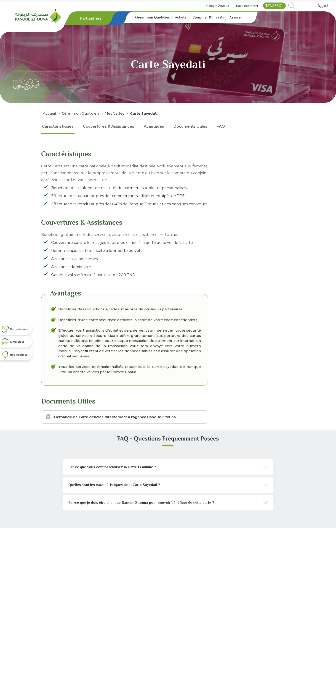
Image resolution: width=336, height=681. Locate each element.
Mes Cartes (114, 113)
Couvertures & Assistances (108, 126)
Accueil (49, 113)
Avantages (154, 126)
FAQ (221, 126)
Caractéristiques (58, 126)
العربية (323, 6)
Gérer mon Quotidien (80, 113)
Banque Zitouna (217, 6)
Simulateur (17, 341)
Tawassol (274, 6)
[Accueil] (38, 15)
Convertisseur (19, 329)
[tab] (168, 467)
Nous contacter (247, 6)
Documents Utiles (190, 126)
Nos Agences (19, 354)
